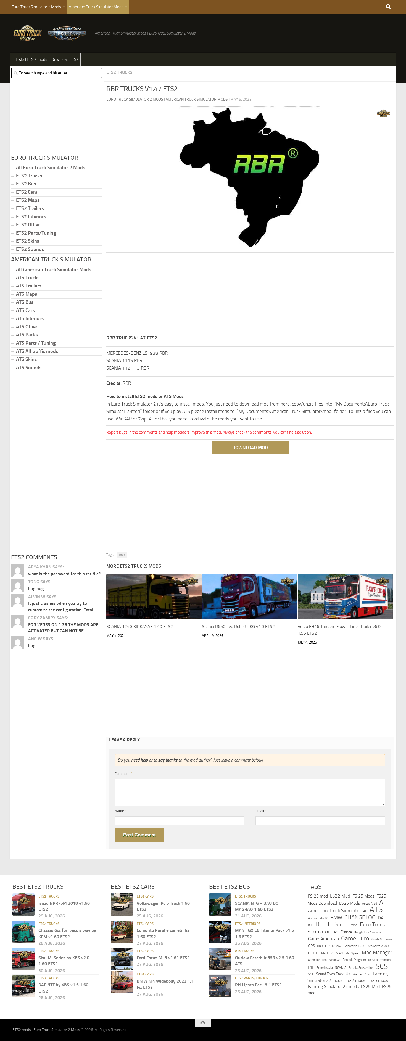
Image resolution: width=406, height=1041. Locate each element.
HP (327, 946)
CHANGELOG (360, 917)
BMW (336, 918)
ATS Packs (27, 335)
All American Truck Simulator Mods (53, 269)
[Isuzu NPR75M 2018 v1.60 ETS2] (23, 904)
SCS (382, 966)
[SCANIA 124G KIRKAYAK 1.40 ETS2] (154, 596)
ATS (376, 909)
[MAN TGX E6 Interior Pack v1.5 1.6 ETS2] (220, 932)
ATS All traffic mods (37, 351)
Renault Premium (379, 960)
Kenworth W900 (378, 946)
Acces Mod (369, 904)
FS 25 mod (318, 896)
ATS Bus (24, 302)
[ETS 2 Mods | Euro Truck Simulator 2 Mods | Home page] (50, 33)
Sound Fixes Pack (330, 974)
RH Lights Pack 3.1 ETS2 (258, 984)
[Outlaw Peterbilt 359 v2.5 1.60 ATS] (220, 959)
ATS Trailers (28, 286)
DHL (310, 925)
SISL (311, 974)
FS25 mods (377, 980)
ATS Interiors (30, 318)
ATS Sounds (28, 368)
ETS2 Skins (27, 241)
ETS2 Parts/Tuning (36, 233)
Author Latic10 (318, 918)
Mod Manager (377, 953)
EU (342, 925)
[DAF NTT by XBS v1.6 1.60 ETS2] (23, 986)
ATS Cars (25, 310)
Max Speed (353, 953)
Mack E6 (327, 953)
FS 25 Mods (363, 896)
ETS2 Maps (27, 200)
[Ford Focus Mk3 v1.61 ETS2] (122, 959)
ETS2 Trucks (119, 72)
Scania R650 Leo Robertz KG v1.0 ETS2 (238, 626)
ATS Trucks (27, 277)
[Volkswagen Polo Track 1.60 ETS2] (122, 904)
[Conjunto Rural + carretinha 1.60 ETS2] (122, 932)
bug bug (36, 588)
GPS (311, 945)
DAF (382, 917)
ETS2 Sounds (30, 249)
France (346, 932)
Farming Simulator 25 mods (333, 986)
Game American (323, 938)
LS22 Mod (340, 896)
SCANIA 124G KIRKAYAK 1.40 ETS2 (139, 626)
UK (348, 974)
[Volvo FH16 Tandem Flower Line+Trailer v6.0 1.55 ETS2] (345, 596)
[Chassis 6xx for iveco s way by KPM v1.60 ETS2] (23, 932)
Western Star (362, 974)
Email (261, 811)
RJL (311, 967)
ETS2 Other (28, 225)
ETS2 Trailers (30, 208)
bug (31, 645)
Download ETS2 (64, 59)
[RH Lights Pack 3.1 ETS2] (220, 986)
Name (120, 811)
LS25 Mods (349, 903)
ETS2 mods (21, 1029)
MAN (339, 953)
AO (365, 911)
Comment (123, 773)
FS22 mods (354, 980)
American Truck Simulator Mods (96, 6)
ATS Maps (26, 294)
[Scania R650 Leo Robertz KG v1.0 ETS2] (249, 596)
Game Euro (355, 938)
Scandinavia (325, 968)
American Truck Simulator (334, 910)
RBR (122, 555)
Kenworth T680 (354, 946)
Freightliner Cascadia (367, 932)
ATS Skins (26, 359)
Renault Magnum (354, 960)
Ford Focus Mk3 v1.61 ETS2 (163, 957)
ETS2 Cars (26, 192)
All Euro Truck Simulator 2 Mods (50, 167)
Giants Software (381, 939)
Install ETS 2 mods (31, 59)
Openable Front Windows (324, 960)
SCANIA (341, 968)
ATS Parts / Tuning (36, 343)
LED (311, 953)
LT (317, 953)
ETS (333, 924)
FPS (335, 932)
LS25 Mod (370, 986)
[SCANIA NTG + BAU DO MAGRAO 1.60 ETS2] (220, 904)
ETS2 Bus (26, 184)
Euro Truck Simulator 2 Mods (36, 6)
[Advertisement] (250, 295)
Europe (352, 925)
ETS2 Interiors (31, 217)
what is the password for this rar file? (64, 573)
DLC (320, 924)
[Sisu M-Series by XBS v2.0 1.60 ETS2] (23, 959)
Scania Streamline (361, 968)
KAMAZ (337, 946)
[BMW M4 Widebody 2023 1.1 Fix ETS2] (122, 982)
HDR (320, 946)
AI (382, 902)
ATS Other (27, 327)
